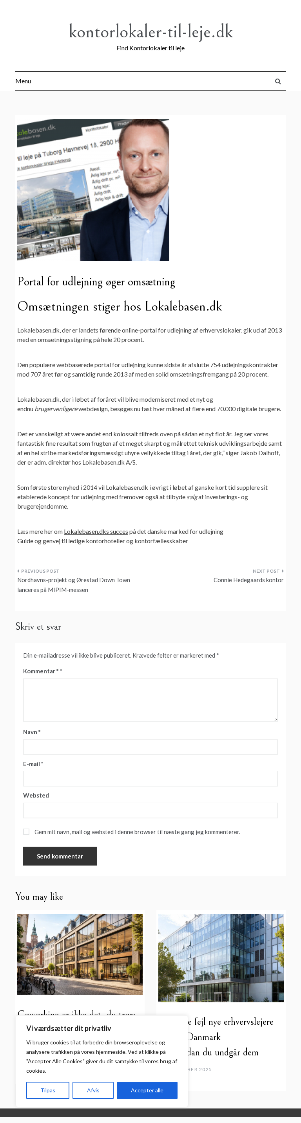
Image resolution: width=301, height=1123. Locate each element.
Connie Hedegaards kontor (249, 579)
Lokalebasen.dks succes (96, 531)
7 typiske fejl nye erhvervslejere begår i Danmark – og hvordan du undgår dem (216, 1037)
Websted (36, 795)
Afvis (93, 1090)
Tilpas (47, 1090)
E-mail (33, 763)
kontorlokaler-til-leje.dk (151, 31)
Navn (32, 731)
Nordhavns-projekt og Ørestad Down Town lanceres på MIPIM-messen (73, 585)
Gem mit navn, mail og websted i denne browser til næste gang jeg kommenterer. (137, 831)
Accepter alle (147, 1090)
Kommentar (41, 671)
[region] (102, 1061)
